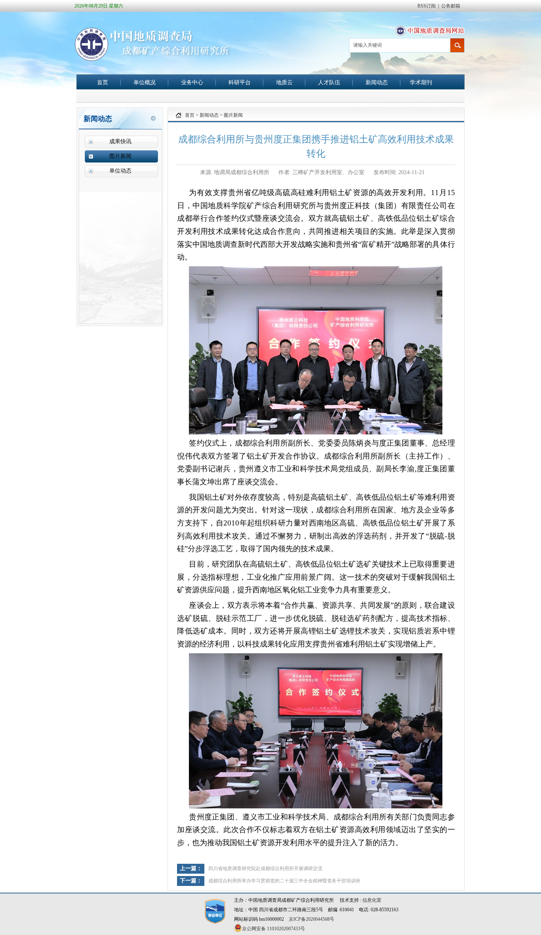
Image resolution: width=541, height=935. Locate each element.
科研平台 (240, 82)
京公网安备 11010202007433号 (273, 928)
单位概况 (144, 82)
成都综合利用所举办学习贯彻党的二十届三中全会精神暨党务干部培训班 (284, 881)
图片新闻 (233, 115)
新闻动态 (377, 82)
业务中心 (192, 82)
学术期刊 (421, 82)
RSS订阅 (426, 6)
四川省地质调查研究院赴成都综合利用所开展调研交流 (265, 868)
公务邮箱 (450, 6)
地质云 (284, 82)
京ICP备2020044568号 (311, 919)
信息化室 (371, 900)
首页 (102, 82)
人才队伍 (329, 82)
